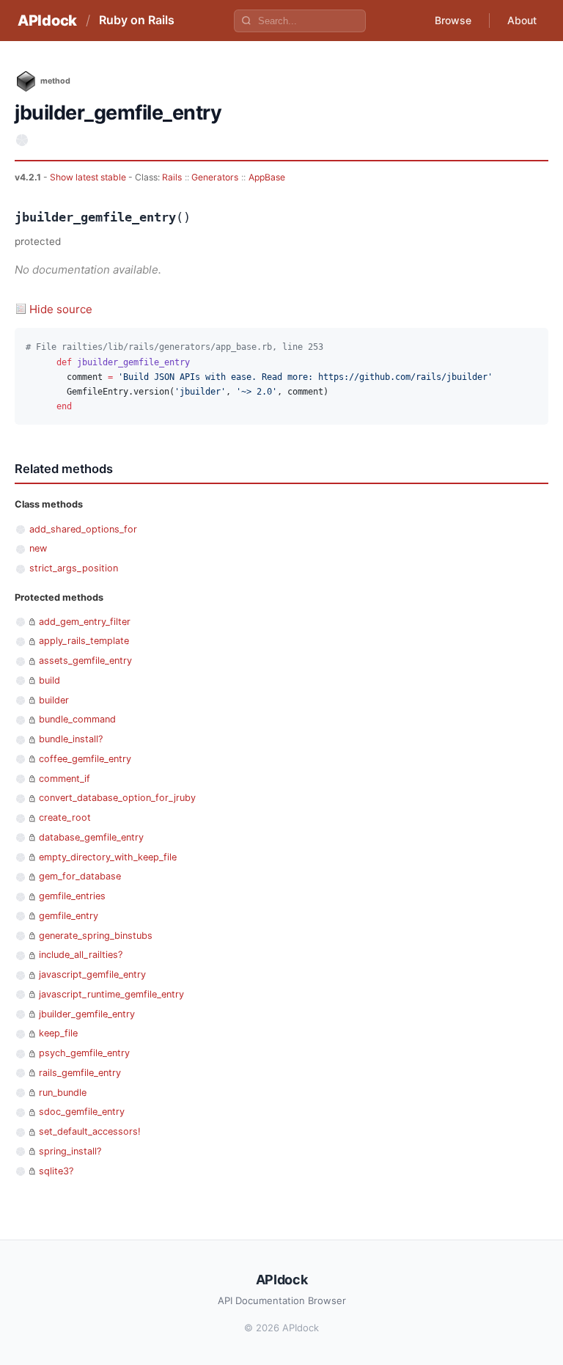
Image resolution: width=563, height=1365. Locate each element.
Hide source (60, 309)
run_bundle (63, 1092)
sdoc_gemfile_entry (82, 1111)
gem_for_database (80, 876)
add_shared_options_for (83, 529)
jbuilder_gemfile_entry (87, 1014)
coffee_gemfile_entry (85, 758)
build (49, 680)
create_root (65, 817)
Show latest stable (89, 177)
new (38, 548)
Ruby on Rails (136, 19)
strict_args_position (73, 568)
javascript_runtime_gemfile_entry (111, 994)
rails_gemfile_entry (80, 1072)
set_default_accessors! (90, 1131)
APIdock (47, 20)
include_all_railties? (80, 954)
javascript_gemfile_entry (92, 974)
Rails (172, 177)
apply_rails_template (84, 640)
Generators (214, 177)
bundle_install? (71, 738)
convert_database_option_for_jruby (117, 797)
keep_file (58, 1033)
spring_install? (70, 1151)
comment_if (64, 778)
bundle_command (77, 719)
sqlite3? (56, 1170)
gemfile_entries (72, 895)
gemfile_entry (68, 915)
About (522, 20)
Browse (453, 20)
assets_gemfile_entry (85, 660)
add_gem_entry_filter (84, 621)
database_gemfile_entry (91, 837)
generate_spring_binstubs (95, 935)
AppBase (267, 177)
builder (54, 700)
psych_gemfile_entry (84, 1052)
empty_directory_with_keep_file (108, 857)
